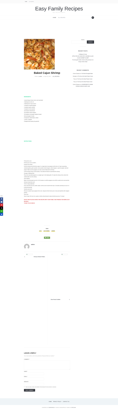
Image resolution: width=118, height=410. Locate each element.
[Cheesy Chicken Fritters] (29, 256)
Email (25, 376)
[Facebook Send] (1, 201)
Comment (27, 359)
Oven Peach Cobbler (55, 299)
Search (82, 39)
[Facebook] (1, 198)
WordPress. (52, 407)
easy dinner (46, 230)
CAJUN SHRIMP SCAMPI (83, 57)
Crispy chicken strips (82, 61)
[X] (1, 208)
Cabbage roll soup (83, 54)
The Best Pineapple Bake (87, 73)
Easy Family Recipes (59, 8)
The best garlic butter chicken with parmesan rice (82, 59)
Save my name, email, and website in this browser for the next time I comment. (41, 386)
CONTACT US (66, 401)
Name (25, 371)
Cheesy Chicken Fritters (39, 256)
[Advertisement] (59, 30)
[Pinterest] (1, 205)
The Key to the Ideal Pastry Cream (85, 76)
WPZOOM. (73, 407)
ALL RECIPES (31, 1)
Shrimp (53, 230)
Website (26, 381)
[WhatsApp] (1, 211)
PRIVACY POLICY (57, 401)
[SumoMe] (1, 214)
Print (48, 237)
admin (40, 76)
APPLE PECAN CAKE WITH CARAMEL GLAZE (82, 56)
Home (26, 1)
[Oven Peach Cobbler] (65, 299)
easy (40, 230)
